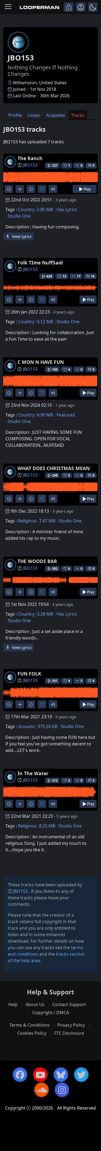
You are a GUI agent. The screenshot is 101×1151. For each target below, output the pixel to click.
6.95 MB (45, 415)
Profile (15, 115)
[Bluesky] (60, 1074)
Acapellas (55, 115)
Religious (27, 521)
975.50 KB (47, 726)
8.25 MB (47, 826)
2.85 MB (45, 209)
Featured (66, 415)
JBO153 (30, 165)
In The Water (33, 773)
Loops (34, 115)
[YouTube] (40, 1074)
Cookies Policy (31, 1033)
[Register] (81, 7)
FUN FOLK (29, 673)
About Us (35, 1004)
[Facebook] (19, 1074)
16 (93, 276)
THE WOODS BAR (37, 561)
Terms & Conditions (29, 1025)
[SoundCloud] (41, 1089)
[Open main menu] (8, 7)
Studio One (19, 216)
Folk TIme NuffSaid (40, 262)
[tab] (15, 115)
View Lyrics (21, 236)
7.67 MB (47, 521)
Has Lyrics (67, 209)
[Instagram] (61, 1089)
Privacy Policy (71, 1025)
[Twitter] (81, 1074)
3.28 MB (45, 614)
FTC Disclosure (69, 1033)
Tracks (77, 115)
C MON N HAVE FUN (41, 362)
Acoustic (26, 726)
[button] (93, 7)
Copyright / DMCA (50, 1013)
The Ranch (30, 158)
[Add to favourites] (42, 189)
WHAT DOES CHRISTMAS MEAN (54, 468)
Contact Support (69, 1004)
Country (26, 209)
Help (13, 1004)
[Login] (69, 7)
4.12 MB (45, 322)
